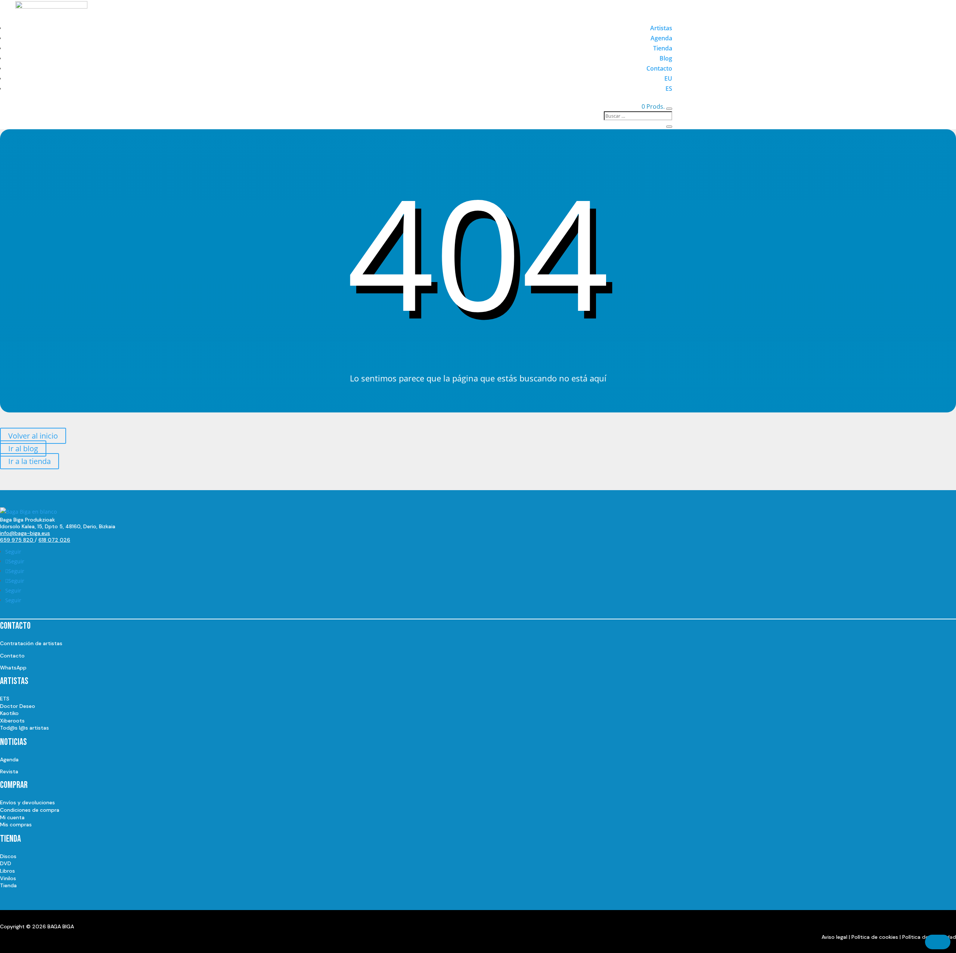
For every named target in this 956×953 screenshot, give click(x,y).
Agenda (661, 38)
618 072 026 (54, 539)
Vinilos (8, 878)
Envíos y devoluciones (27, 802)
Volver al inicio (33, 436)
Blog (665, 58)
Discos (8, 856)
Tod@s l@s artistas (24, 727)
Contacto (659, 68)
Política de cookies (874, 937)
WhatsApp (13, 667)
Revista (9, 771)
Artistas (661, 28)
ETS (4, 698)
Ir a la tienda (29, 461)
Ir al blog (23, 448)
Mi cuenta (12, 817)
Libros (7, 870)
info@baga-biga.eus (25, 533)
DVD (5, 863)
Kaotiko (9, 713)
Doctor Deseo (17, 706)
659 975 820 (17, 539)
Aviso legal (834, 937)
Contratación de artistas (31, 643)
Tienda (662, 48)
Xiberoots (12, 720)
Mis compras (16, 824)
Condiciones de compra (29, 810)
